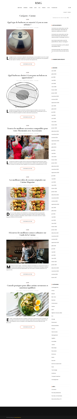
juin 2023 (53, 175)
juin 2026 (53, 77)
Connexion (54, 389)
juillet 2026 (54, 74)
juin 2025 (53, 112)
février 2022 (54, 226)
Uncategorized (55, 379)
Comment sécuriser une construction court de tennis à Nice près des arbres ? (60, 51)
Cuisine (30, 7)
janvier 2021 (54, 264)
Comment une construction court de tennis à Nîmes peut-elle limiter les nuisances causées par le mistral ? (60, 30)
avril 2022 (54, 220)
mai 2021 (53, 252)
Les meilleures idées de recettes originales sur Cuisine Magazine (27, 181)
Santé (53, 357)
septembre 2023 (55, 172)
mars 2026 (54, 86)
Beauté (53, 293)
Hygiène (53, 338)
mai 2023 (54, 179)
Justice (53, 344)
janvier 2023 (54, 191)
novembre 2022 (55, 198)
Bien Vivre (20, 7)
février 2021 (54, 261)
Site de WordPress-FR (56, 399)
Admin (37, 27)
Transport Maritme (56, 376)
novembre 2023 (55, 169)
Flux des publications (56, 392)
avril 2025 (54, 118)
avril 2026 (54, 83)
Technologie (54, 7)
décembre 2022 (55, 194)
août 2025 (54, 105)
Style (48, 7)
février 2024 (54, 160)
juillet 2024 (54, 147)
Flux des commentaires (57, 396)
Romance (54, 354)
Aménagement (55, 287)
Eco (39, 7)
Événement (54, 322)
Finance (43, 7)
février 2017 (54, 277)
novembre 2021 (55, 236)
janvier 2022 (54, 229)
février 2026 (54, 90)
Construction (54, 303)
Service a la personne (56, 363)
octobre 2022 (55, 201)
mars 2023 (54, 185)
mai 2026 (54, 80)
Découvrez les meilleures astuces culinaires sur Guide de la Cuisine (27, 233)
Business (25, 7)
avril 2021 (54, 255)
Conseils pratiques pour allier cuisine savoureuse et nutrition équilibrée (27, 286)
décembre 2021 (55, 233)
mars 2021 (54, 258)
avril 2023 (54, 182)
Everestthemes (17, 417)
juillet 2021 (54, 245)
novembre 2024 (55, 134)
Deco (35, 7)
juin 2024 (53, 150)
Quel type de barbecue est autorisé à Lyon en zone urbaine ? (27, 23)
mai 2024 (54, 153)
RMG (38, 3)
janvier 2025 (54, 128)
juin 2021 (53, 249)
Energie (53, 319)
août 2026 (54, 70)
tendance (54, 373)
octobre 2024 (55, 137)
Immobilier (54, 341)
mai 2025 (54, 115)
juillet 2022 (54, 210)
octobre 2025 (55, 99)
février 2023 (54, 188)
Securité (53, 360)
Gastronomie (54, 332)
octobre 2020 (55, 274)
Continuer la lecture (27, 64)
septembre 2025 (55, 102)
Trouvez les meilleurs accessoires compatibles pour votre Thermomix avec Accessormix (27, 129)
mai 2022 (54, 217)
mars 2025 (54, 121)
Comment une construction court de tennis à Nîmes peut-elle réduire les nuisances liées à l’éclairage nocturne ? (60, 36)
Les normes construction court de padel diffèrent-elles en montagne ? (60, 41)
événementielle (55, 325)
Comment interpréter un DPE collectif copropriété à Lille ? (60, 45)
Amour (53, 290)
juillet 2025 (54, 109)
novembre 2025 (55, 96)
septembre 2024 (55, 140)
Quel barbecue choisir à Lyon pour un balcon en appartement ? (27, 76)
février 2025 (54, 125)
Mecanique (54, 347)
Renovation (54, 351)
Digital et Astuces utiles (57, 312)
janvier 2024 (54, 163)
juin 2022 (53, 214)
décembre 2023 (55, 166)
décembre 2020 (55, 268)
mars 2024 (54, 156)
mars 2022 (54, 223)
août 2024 (54, 144)
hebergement (55, 335)
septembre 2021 (55, 242)
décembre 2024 (55, 131)
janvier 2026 (54, 93)
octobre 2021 (54, 239)
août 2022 (54, 207)
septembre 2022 (55, 204)
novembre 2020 (55, 271)
